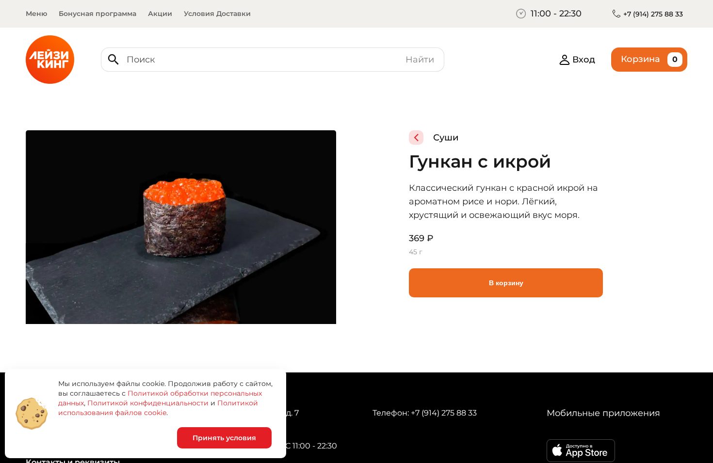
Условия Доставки (217, 13)
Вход (583, 59)
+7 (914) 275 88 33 (653, 14)
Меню (36, 13)
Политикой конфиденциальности (148, 403)
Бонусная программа (97, 13)
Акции (160, 13)
